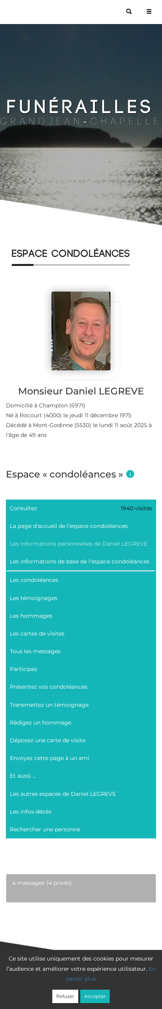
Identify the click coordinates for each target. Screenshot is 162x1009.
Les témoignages (33, 598)
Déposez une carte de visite (47, 740)
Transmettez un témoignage (49, 704)
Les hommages (31, 615)
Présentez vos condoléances (48, 686)
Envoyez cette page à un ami (49, 758)
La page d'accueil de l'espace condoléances (69, 526)
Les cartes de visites (37, 633)
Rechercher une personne (45, 829)
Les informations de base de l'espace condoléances (79, 561)
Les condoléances (34, 579)
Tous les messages (35, 651)
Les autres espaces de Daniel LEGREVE (63, 793)
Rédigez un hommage (40, 722)
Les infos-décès (31, 811)
